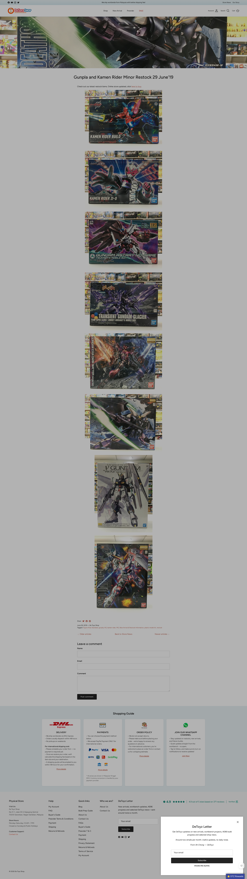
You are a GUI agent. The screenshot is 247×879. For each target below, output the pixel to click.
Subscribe (202, 860)
